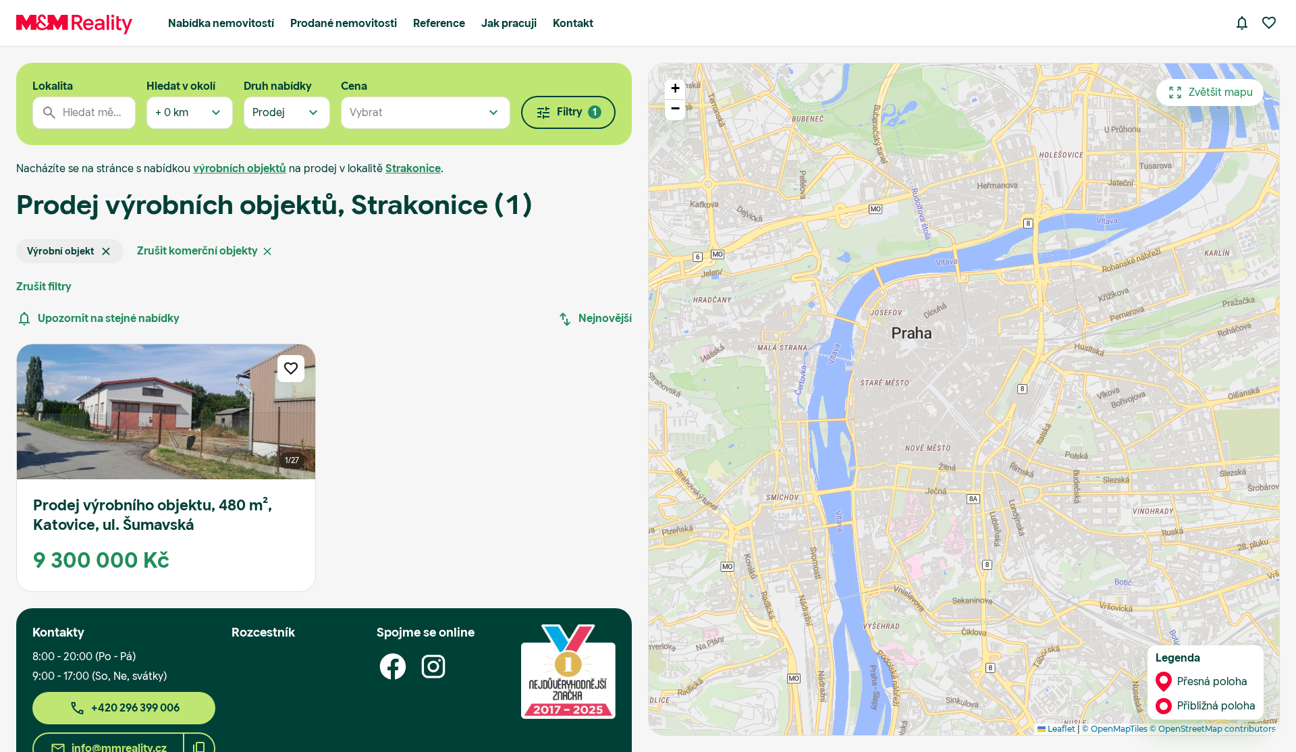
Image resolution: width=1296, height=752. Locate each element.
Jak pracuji (509, 23)
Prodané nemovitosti (343, 23)
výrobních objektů (239, 168)
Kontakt (573, 23)
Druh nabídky (278, 86)
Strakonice (413, 168)
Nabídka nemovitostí (221, 23)
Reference (439, 23)
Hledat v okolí (180, 86)
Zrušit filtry (44, 286)
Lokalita (52, 86)
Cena (354, 86)
